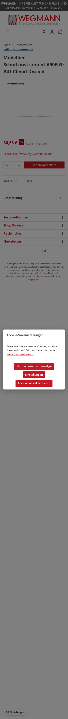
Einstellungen (34, 375)
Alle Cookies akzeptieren (34, 383)
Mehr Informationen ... (20, 354)
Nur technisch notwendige (34, 366)
